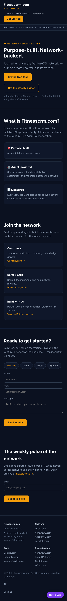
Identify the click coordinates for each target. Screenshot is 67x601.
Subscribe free (16, 499)
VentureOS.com (43, 532)
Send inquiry (15, 422)
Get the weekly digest (21, 87)
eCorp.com (40, 528)
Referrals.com (11, 557)
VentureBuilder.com (14, 561)
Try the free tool (18, 76)
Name (7, 373)
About (10, 13)
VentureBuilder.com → (20, 314)
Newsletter (38, 13)
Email (6, 386)
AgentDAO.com (43, 536)
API (5, 584)
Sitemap (8, 591)
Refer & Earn (22, 13)
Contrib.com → (16, 260)
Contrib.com (10, 552)
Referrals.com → (17, 287)
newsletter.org (24, 473)
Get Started (14, 18)
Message (8, 398)
